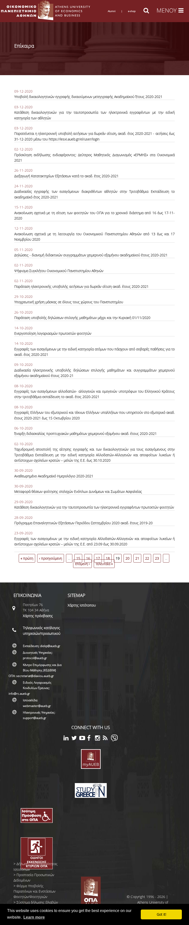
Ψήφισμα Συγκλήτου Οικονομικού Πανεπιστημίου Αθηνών (58, 270)
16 (88, 558)
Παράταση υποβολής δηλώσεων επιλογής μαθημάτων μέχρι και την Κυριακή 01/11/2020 (82, 317)
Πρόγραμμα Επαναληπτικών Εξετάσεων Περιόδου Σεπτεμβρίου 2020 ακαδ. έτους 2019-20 (83, 523)
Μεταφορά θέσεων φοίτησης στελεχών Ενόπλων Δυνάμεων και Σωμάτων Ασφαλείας (78, 491)
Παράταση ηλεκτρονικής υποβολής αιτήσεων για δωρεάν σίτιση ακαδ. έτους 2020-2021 (81, 286)
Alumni (111, 11)
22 (147, 558)
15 (78, 558)
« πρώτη (27, 558)
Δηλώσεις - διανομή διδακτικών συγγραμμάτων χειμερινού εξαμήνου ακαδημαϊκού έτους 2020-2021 (91, 255)
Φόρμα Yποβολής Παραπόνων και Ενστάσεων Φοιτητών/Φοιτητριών (34, 891)
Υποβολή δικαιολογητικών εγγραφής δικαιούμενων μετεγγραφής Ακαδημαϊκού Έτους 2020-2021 (88, 96)
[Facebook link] (91, 738)
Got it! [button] (161, 914)
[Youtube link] (83, 738)
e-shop (132, 11)
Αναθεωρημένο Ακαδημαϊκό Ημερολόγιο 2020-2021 (53, 476)
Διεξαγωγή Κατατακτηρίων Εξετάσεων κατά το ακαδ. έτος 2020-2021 (66, 176)
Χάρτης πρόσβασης (38, 615)
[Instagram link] (99, 738)
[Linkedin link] (67, 738)
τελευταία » (104, 563)
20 (127, 558)
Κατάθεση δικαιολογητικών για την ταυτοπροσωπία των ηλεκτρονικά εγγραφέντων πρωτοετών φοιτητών (94, 507)
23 (157, 558)
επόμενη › (82, 563)
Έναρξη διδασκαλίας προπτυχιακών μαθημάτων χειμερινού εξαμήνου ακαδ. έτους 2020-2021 (85, 433)
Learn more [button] (34, 917)
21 (137, 558)
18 (108, 558)
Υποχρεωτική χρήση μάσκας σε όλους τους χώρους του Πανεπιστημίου (68, 302)
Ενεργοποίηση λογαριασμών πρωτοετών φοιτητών (52, 333)
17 (98, 558)
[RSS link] (107, 738)
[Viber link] (114, 740)
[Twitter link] (75, 738)
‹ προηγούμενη (50, 558)
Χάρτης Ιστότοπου (82, 605)
